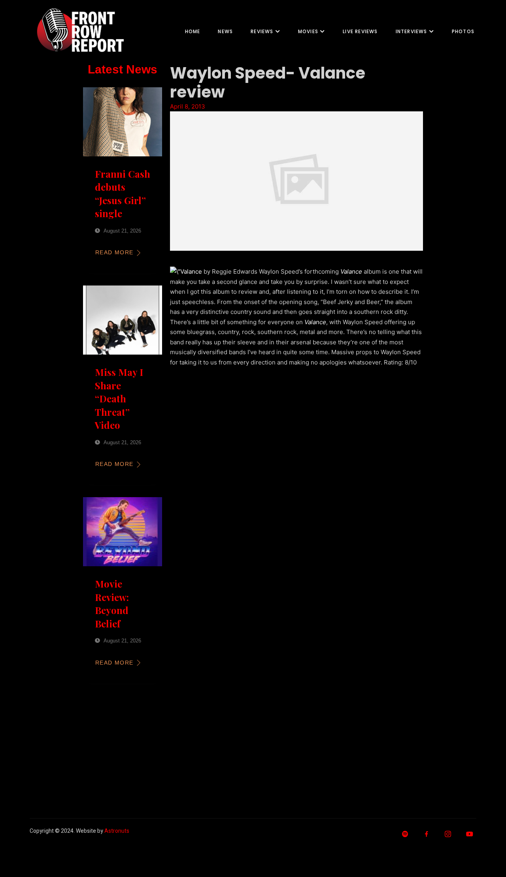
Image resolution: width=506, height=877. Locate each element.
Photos (463, 31)
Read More (114, 252)
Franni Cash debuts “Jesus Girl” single (122, 193)
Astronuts (116, 831)
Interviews (411, 31)
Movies (308, 31)
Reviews (262, 31)
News (225, 31)
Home (192, 31)
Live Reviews (360, 31)
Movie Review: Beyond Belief (112, 603)
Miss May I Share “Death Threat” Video (119, 398)
